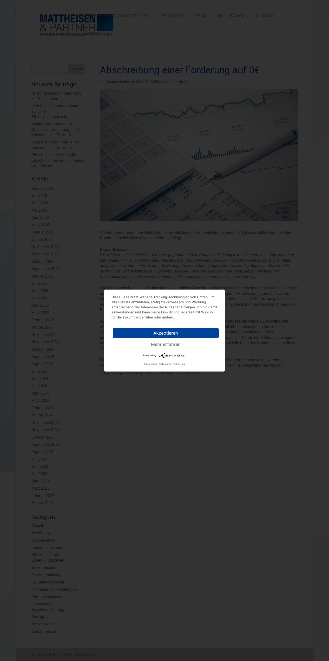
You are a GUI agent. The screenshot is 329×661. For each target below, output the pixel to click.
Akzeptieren (165, 333)
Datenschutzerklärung (172, 364)
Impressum (150, 364)
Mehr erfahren (166, 344)
